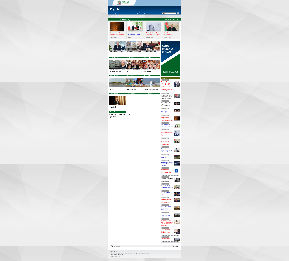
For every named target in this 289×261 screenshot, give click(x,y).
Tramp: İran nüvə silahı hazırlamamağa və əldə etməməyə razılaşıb (166, 201)
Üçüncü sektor (171, 13)
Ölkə (140, 13)
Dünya (136, 13)
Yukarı (110, 117)
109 (112, 114)
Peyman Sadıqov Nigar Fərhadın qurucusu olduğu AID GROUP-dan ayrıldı (166, 97)
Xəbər (123, 13)
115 (123, 114)
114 (121, 114)
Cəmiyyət (148, 13)
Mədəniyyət (158, 13)
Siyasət (116, 13)
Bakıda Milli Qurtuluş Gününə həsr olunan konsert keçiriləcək (153, 33)
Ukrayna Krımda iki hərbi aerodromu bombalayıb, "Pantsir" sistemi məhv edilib (167, 119)
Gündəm (112, 13)
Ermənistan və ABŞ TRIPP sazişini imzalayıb (135, 33)
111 (115, 114)
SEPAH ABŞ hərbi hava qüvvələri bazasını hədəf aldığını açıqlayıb (166, 208)
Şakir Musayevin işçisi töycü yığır (134, 51)
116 (124, 114)
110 (114, 114)
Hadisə (133, 13)
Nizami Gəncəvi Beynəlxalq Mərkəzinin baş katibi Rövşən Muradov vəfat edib (167, 180)
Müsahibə (128, 13)
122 (129, 114)
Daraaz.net (118, 256)
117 (126, 114)
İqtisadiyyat (164, 13)
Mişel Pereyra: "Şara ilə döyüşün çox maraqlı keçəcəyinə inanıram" (166, 104)
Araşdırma (112, 16)
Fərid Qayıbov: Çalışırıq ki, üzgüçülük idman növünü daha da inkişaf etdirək (117, 34)
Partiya (143, 13)
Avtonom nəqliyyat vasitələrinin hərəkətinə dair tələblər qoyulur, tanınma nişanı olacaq (170, 34)
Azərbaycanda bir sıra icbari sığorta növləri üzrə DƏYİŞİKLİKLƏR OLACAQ (167, 111)
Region (153, 13)
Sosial (120, 13)
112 (117, 114)
